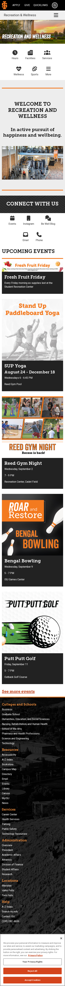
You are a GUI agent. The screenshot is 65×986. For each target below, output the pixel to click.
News (5, 803)
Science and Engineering (15, 738)
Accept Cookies (33, 980)
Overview (7, 845)
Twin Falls (7, 895)
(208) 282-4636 (10, 921)
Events (12, 223)
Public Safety (9, 828)
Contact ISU (8, 916)
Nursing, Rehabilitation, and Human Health (24, 724)
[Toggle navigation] (56, 15)
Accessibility (9, 754)
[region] (32, 960)
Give (27, 5)
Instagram (28, 223)
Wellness (19, 74)
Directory (7, 774)
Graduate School (11, 714)
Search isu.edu (10, 911)
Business (7, 709)
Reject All (32, 971)
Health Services (10, 819)
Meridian (7, 885)
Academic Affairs (11, 854)
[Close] (61, 938)
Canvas (6, 793)
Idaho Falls (8, 890)
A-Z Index (7, 759)
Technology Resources (14, 833)
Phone (39, 240)
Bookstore (7, 764)
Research (7, 874)
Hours (15, 58)
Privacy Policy (35, 955)
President (7, 850)
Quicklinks (40, 5)
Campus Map (9, 769)
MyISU (5, 798)
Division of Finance (12, 864)
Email (26, 240)
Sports (34, 74)
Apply (16, 5)
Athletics (7, 859)
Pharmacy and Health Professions (21, 733)
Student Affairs (10, 869)
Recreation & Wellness (20, 15)
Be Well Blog (48, 223)
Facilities (30, 58)
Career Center (9, 814)
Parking (6, 824)
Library (5, 788)
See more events (18, 691)
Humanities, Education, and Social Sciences (26, 719)
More (48, 74)
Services (47, 58)
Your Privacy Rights (32, 962)
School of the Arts (12, 728)
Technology (8, 743)
